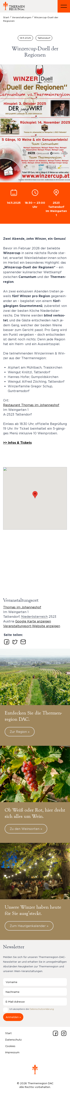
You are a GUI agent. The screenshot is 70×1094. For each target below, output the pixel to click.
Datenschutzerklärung (42, 1009)
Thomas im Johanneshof (22, 607)
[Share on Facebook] (6, 641)
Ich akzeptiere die (31, 1009)
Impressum (12, 1052)
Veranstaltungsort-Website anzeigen (31, 626)
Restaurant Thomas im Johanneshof (31, 405)
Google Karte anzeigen (33, 621)
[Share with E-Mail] (22, 641)
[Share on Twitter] (14, 641)
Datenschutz (13, 1039)
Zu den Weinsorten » (26, 829)
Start (8, 1033)
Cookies (10, 1046)
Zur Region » (20, 731)
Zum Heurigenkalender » (29, 926)
